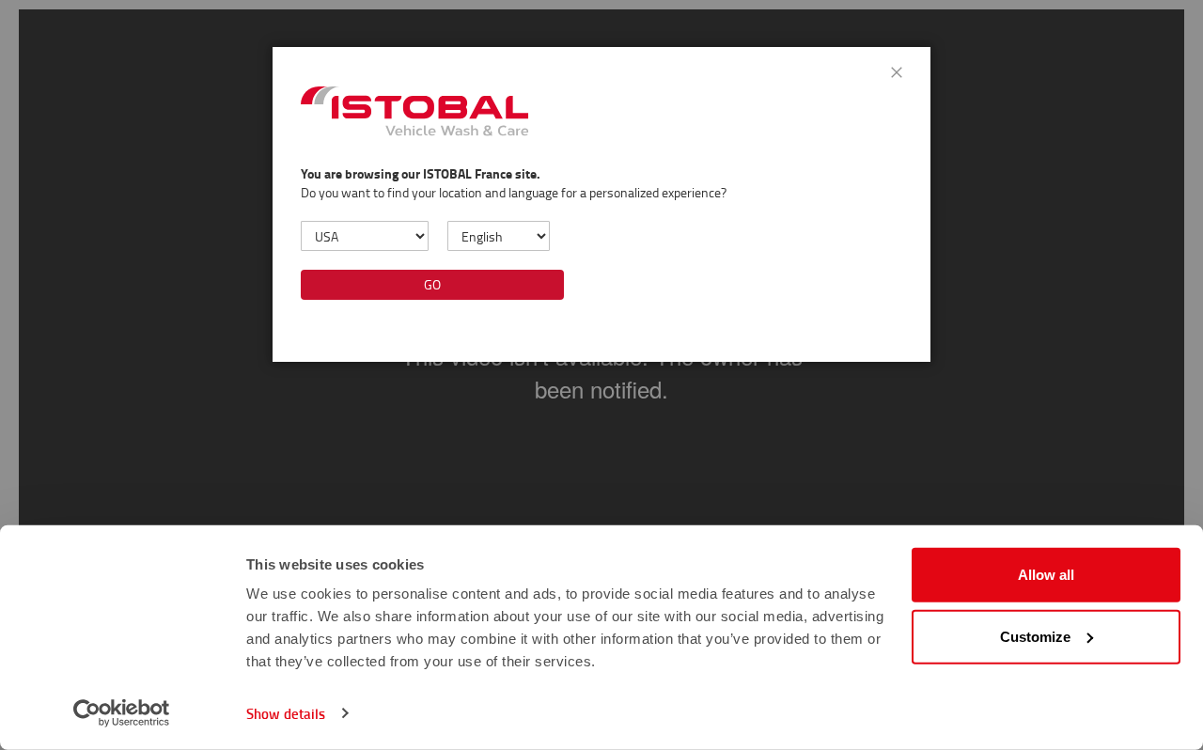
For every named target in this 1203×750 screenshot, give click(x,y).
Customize (1035, 636)
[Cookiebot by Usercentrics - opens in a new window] (121, 713)
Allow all (1046, 575)
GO (432, 284)
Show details (285, 713)
